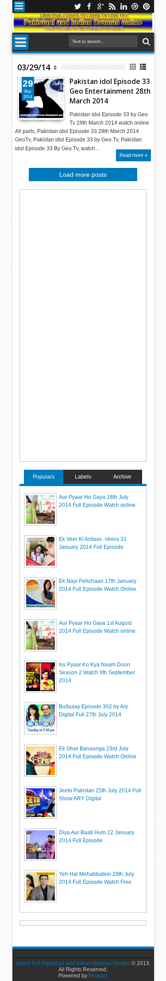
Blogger (98, 976)
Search (145, 41)
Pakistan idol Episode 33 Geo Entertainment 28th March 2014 (110, 91)
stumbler (135, 6)
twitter (77, 6)
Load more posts (83, 174)
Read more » (133, 155)
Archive (122, 477)
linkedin (123, 6)
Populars (43, 477)
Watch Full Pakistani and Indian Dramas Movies (72, 963)
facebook (89, 6)
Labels (83, 477)
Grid (133, 67)
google (100, 6)
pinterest (146, 6)
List (144, 67)
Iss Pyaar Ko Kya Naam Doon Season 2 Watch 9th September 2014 (97, 673)
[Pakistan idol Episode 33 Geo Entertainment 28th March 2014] (41, 98)
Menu (19, 6)
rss (112, 6)
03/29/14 (33, 67)
